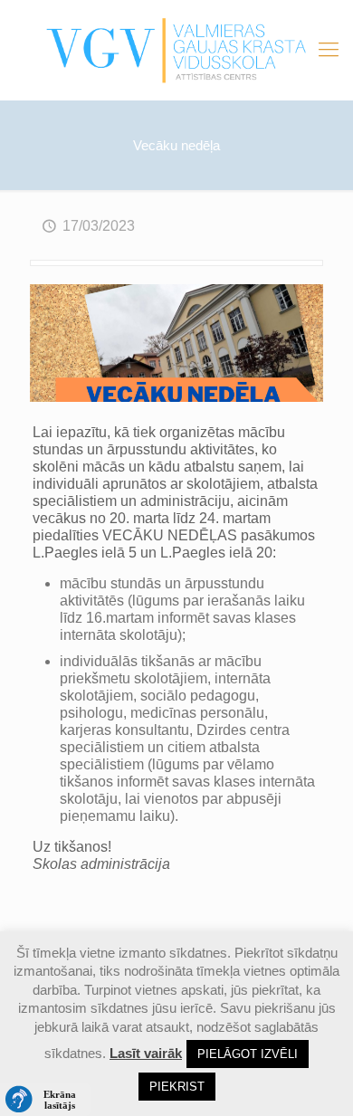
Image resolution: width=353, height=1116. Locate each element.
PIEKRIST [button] (177, 1086)
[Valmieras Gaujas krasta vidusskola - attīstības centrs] (176, 50)
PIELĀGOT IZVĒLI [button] (247, 1054)
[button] (45, 1099)
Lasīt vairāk (146, 1053)
